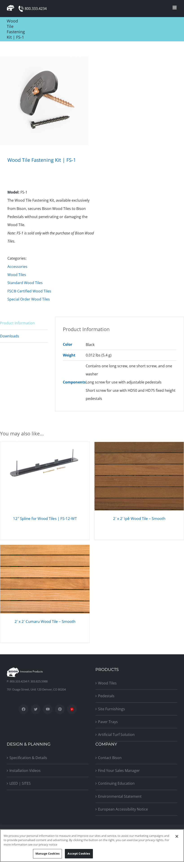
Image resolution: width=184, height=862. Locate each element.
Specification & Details (28, 757)
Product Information (17, 323)
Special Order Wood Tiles (28, 299)
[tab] (24, 323)
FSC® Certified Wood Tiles (29, 291)
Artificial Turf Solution (116, 734)
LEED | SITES (20, 783)
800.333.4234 (36, 8)
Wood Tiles (16, 274)
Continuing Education (116, 783)
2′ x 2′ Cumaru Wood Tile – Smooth (45, 621)
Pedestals (106, 695)
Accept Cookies (79, 853)
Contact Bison (110, 757)
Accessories (17, 266)
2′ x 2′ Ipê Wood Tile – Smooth (139, 518)
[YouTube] (48, 709)
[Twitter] (35, 709)
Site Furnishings (111, 708)
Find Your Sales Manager (119, 770)
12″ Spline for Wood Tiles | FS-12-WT (45, 518)
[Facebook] (23, 709)
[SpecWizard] (72, 709)
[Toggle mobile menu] (175, 7)
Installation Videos (25, 770)
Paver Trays (108, 721)
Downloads (9, 336)
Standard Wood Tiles (25, 282)
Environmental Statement (120, 796)
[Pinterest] (60, 709)
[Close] (177, 836)
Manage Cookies (47, 853)
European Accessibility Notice (123, 809)
